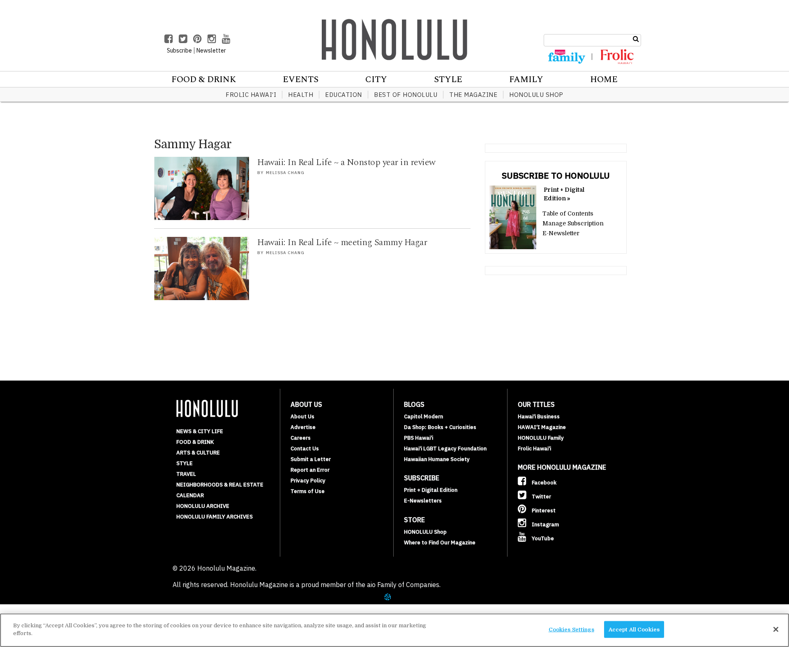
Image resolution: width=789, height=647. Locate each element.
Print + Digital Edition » (564, 194)
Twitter (541, 496)
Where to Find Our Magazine (439, 542)
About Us (302, 416)
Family (526, 79)
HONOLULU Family (541, 437)
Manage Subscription (573, 223)
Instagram (545, 524)
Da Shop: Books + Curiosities (440, 427)
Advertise (303, 427)
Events (300, 79)
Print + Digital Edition (430, 489)
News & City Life (199, 431)
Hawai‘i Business (539, 416)
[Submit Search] (636, 39)
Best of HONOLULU (405, 95)
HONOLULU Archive (202, 505)
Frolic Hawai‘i (251, 95)
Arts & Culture (198, 452)
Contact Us (305, 448)
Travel (186, 473)
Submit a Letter (311, 459)
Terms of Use (308, 491)
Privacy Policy (308, 480)
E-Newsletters (423, 500)
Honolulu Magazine (394, 39)
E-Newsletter (560, 233)
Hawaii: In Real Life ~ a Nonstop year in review (346, 162)
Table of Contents (567, 213)
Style (448, 79)
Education (343, 95)
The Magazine (473, 95)
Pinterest (543, 510)
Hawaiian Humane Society (437, 459)
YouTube (542, 538)
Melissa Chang (285, 172)
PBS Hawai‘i (418, 437)
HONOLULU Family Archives (214, 516)
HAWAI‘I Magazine (542, 427)
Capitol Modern (423, 416)
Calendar (190, 495)
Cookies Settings (571, 629)
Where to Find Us (63, 609)
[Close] (776, 629)
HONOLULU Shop (536, 95)
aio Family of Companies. (404, 584)
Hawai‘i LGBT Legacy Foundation (445, 448)
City (376, 79)
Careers (301, 437)
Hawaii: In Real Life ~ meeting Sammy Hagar (342, 242)
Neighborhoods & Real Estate (219, 484)
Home (604, 79)
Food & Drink (203, 79)
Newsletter (211, 50)
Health (300, 95)
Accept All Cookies (634, 629)
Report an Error (310, 469)
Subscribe (179, 50)
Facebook (543, 482)
